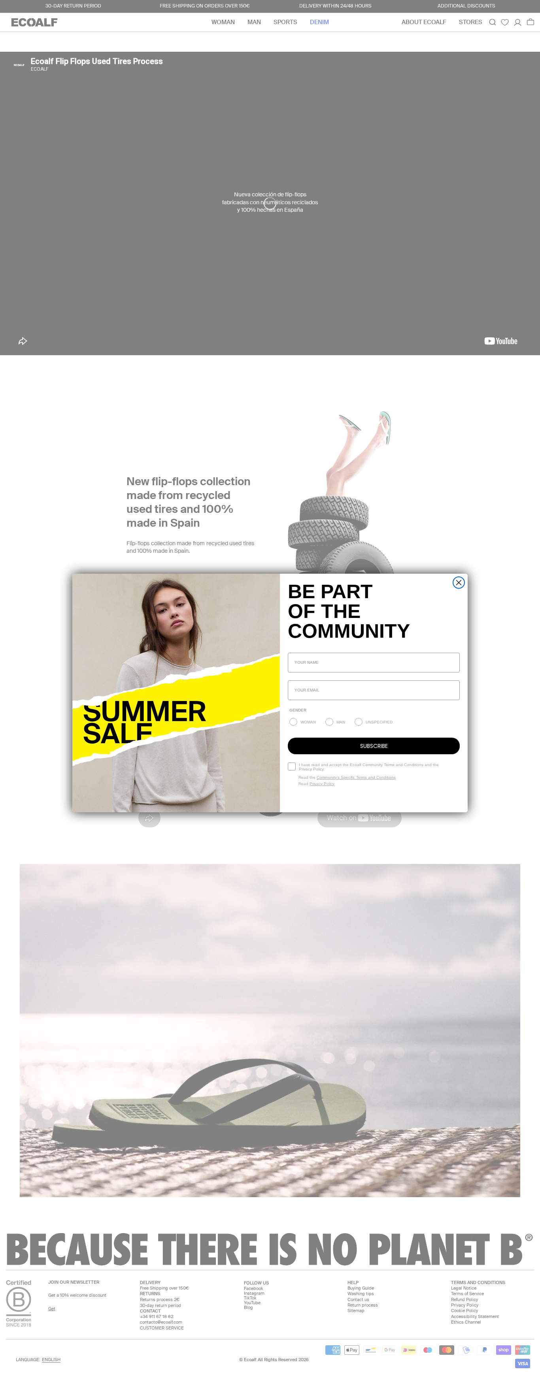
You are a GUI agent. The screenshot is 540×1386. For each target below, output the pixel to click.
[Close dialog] (458, 582)
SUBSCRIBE (374, 746)
